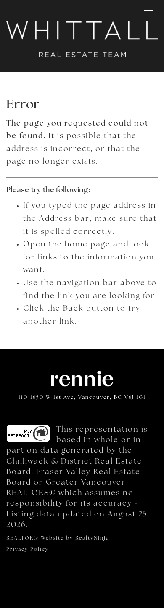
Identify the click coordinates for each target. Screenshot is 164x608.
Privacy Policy (27, 549)
